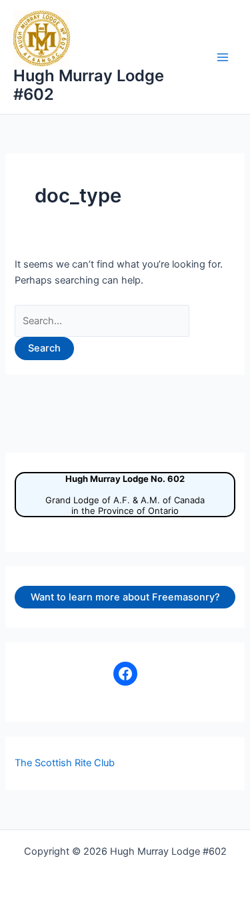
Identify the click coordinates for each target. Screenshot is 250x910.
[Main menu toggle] (223, 57)
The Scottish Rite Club (65, 763)
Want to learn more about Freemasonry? (125, 597)
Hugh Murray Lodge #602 (88, 85)
